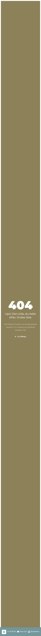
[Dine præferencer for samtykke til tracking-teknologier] (4, 632)
